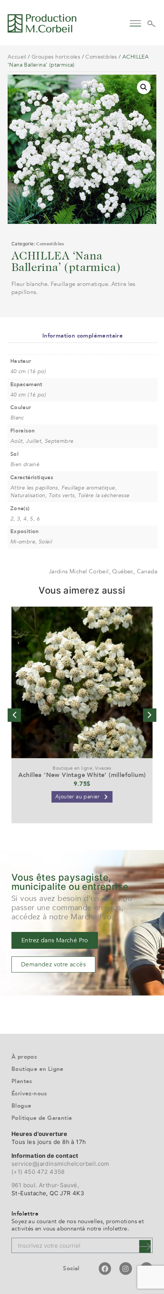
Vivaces (103, 768)
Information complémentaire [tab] (82, 335)
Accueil (17, 56)
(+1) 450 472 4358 (38, 1171)
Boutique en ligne (72, 768)
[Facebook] (105, 1268)
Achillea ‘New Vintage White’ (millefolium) (82, 775)
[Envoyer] (145, 1246)
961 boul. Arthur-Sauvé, (45, 1185)
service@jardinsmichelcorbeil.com (60, 1163)
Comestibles (101, 56)
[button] (135, 22)
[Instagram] (125, 1268)
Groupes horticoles (56, 56)
